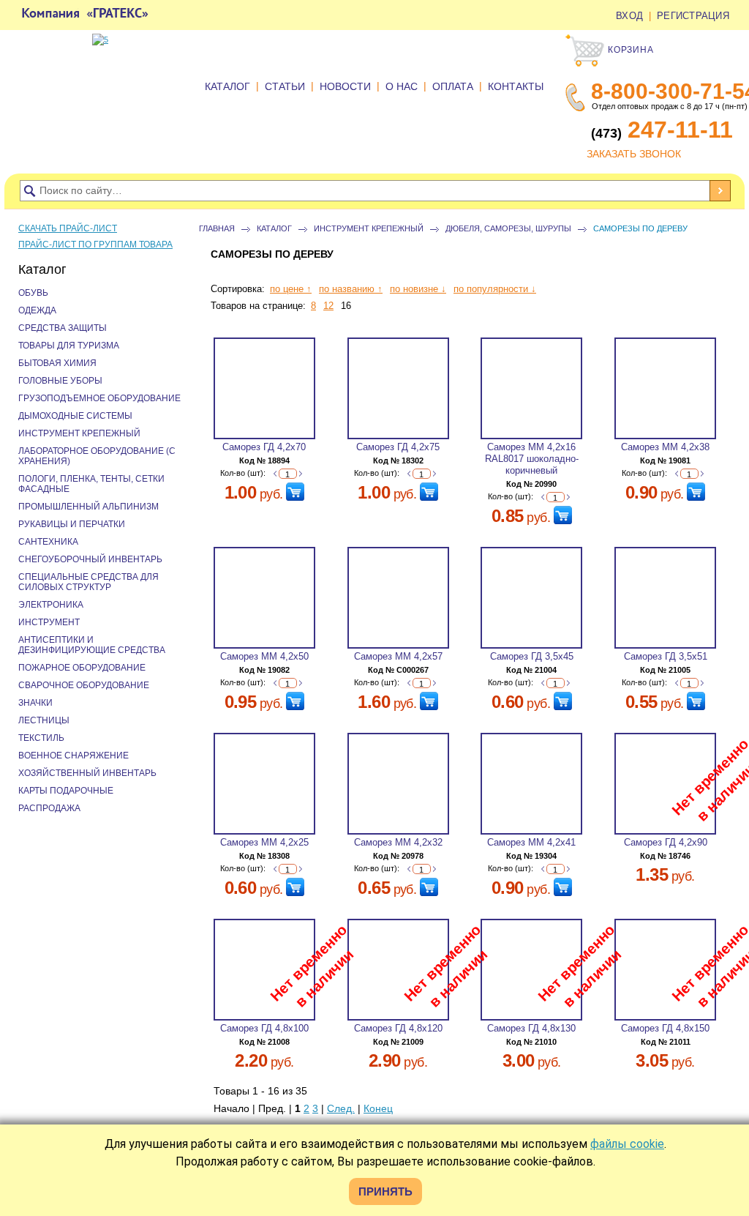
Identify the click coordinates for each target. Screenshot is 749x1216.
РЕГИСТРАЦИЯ (693, 15)
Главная (217, 228)
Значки (35, 703)
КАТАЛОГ (227, 86)
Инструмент (49, 622)
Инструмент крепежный (369, 228)
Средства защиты (62, 328)
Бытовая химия (57, 363)
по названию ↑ (351, 288)
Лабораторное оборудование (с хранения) (97, 456)
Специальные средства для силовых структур (88, 582)
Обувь (33, 293)
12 (328, 305)
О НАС (401, 86)
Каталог (274, 228)
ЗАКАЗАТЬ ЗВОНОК (634, 154)
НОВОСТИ (345, 86)
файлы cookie (627, 1144)
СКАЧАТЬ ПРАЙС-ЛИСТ (67, 228)
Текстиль (41, 738)
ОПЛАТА (452, 86)
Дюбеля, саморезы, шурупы (508, 228)
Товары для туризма (68, 345)
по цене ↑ (291, 288)
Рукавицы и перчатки (71, 524)
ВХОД (629, 15)
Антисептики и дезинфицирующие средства (91, 645)
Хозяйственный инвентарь (87, 773)
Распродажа (49, 808)
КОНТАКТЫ (515, 86)
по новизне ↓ (418, 288)
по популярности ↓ (494, 288)
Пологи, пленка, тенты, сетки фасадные (91, 484)
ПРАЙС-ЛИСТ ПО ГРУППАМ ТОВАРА (95, 244)
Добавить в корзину (295, 491)
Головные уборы (60, 381)
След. (341, 1108)
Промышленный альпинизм (88, 506)
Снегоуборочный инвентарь (90, 559)
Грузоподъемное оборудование (99, 398)
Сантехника (48, 542)
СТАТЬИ (285, 86)
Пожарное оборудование (82, 668)
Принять (385, 1191)
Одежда (37, 310)
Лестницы (43, 720)
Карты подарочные (65, 791)
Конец (378, 1108)
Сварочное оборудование (83, 685)
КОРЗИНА (629, 50)
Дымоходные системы (75, 416)
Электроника (50, 605)
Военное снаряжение (73, 755)
